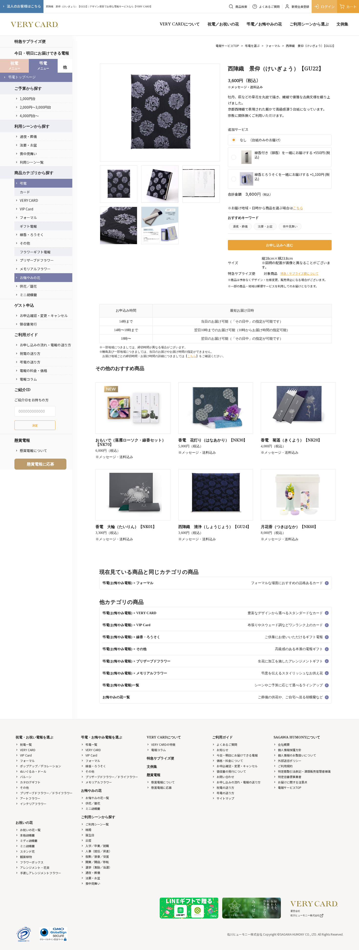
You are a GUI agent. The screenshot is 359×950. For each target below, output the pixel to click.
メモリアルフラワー (35, 268)
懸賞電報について (33, 450)
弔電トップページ (22, 77)
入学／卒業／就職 (97, 846)
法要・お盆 (28, 145)
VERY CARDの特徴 (163, 744)
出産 (88, 840)
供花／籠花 (28, 286)
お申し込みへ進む (279, 245)
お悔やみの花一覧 (97, 798)
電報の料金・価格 (33, 370)
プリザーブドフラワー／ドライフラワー (46, 793)
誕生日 (89, 835)
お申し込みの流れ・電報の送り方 (45, 344)
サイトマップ (225, 798)
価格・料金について (230, 760)
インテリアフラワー (33, 804)
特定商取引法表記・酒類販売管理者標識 (304, 771)
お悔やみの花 (30, 277)
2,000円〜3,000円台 (35, 107)
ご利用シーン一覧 (97, 824)
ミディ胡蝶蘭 (28, 840)
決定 (35, 425)
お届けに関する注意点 (292, 782)
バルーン (26, 777)
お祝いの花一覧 (30, 830)
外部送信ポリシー (289, 760)
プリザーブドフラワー (37, 260)
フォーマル (28, 217)
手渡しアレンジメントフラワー (40, 873)
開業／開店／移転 (97, 862)
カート (351, 6)
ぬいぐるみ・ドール (33, 771)
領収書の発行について (231, 771)
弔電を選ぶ (252, 46)
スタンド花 (27, 851)
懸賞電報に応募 (40, 464)
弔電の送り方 (30, 362)
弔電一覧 (91, 744)
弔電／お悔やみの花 (264, 24)
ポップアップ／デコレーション (40, 766)
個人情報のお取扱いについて (297, 755)
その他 (25, 243)
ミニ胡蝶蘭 (28, 294)
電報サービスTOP (227, 46)
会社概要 (284, 744)
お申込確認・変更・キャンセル (44, 315)
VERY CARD (29, 200)
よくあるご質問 (227, 744)
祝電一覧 (26, 744)
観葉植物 (26, 857)
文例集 (342, 24)
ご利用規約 (285, 766)
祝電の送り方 (30, 353)
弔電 (23, 183)
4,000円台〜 (29, 115)
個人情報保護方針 (289, 750)
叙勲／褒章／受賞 (97, 856)
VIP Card (26, 208)
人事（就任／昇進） (98, 851)
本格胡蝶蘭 (27, 835)
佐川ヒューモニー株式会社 (305, 915)
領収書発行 (28, 324)
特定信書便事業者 (289, 777)
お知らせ (222, 750)
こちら (298, 207)
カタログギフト (30, 782)
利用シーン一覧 (31, 162)
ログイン (328, 6)
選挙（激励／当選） (98, 867)
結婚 (88, 829)
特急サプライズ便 (30, 41)
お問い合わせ (225, 777)
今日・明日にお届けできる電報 (41, 53)
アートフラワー (30, 798)
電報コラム (28, 379)
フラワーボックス (31, 862)
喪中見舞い (28, 153)
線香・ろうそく (32, 234)
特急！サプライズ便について (299, 273)
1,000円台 (27, 98)
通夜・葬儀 (28, 136)
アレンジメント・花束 (34, 867)
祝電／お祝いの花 (223, 24)
